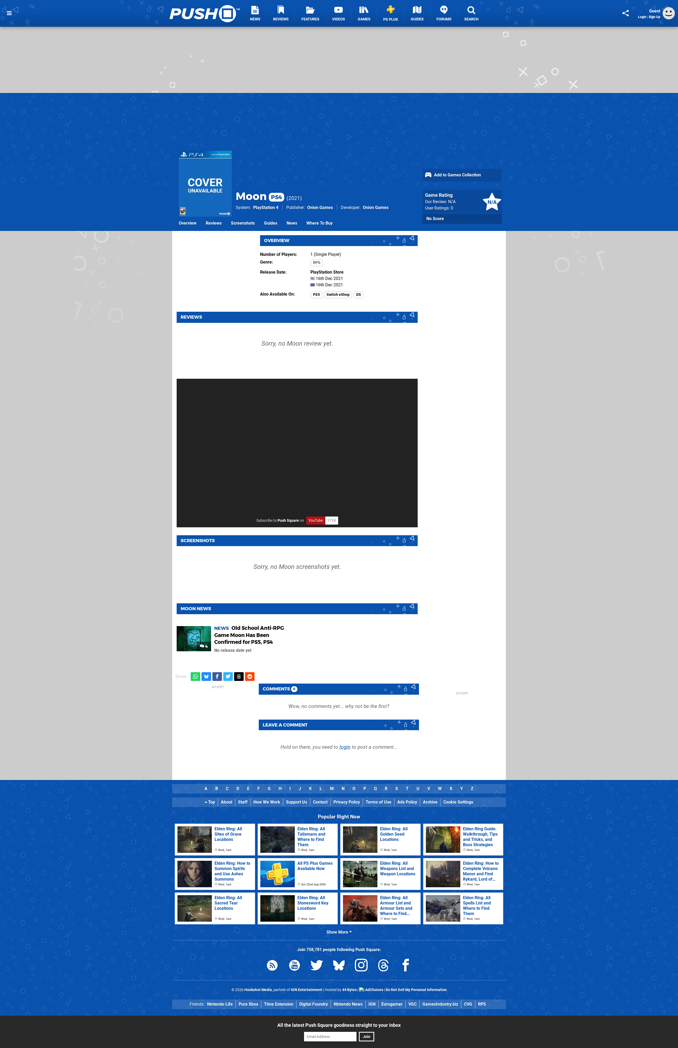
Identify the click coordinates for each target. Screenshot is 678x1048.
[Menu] (9, 13)
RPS (482, 1004)
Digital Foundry (313, 1004)
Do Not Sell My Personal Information (416, 990)
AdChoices (373, 990)
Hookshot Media (258, 990)
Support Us (296, 802)
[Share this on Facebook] (217, 676)
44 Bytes (349, 990)
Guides (270, 223)
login (345, 747)
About (226, 802)
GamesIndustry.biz (440, 1004)
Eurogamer (392, 1004)
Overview (188, 223)
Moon (259, 196)
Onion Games (320, 207)
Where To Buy (319, 223)
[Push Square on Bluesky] (339, 966)
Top (211, 802)
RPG (316, 262)
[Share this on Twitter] (228, 676)
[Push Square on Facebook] (406, 966)
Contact (320, 802)
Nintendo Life (220, 1004)
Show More (338, 932)
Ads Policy (407, 802)
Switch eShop (338, 294)
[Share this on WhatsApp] (195, 676)
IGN (372, 1004)
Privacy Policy (346, 802)
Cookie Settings (458, 802)
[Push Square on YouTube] (294, 966)
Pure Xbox (248, 1004)
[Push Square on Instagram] (361, 966)
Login (642, 17)
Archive (430, 802)
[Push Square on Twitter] (317, 966)
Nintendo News (348, 1004)
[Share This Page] (625, 13)
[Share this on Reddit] (250, 676)
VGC (412, 1004)
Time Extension (278, 1004)
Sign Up (654, 17)
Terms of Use (378, 802)
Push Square (288, 520)
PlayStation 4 (265, 207)
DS (358, 294)
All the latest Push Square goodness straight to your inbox (339, 1025)
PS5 (316, 294)
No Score (435, 218)
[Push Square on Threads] (383, 966)
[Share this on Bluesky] (206, 676)
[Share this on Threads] (239, 676)
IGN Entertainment (306, 990)
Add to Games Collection (457, 174)
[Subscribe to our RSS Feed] (272, 966)
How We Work (266, 802)
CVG (468, 1004)
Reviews (214, 223)
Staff (243, 802)
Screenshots (243, 223)
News (292, 223)
